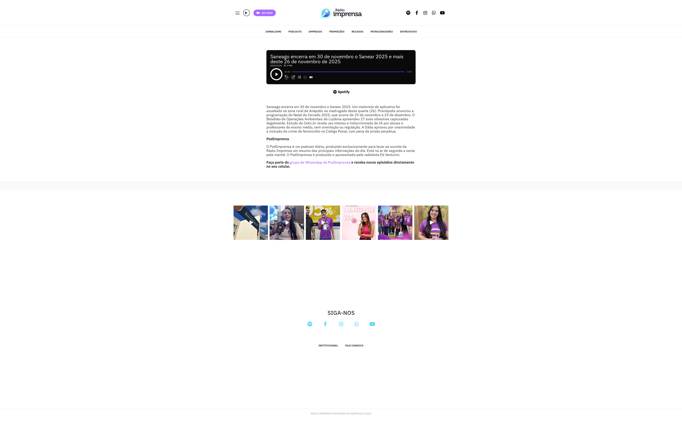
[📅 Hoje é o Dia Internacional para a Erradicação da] (431, 223)
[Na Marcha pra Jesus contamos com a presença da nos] (287, 223)
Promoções (337, 31)
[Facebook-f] (417, 13)
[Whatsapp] (434, 13)
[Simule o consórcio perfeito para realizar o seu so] (251, 223)
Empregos (315, 31)
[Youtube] (442, 13)
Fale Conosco (354, 345)
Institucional (328, 345)
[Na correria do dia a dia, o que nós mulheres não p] (359, 223)
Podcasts (295, 31)
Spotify (344, 91)
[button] (246, 12)
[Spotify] (408, 13)
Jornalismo (273, 31)
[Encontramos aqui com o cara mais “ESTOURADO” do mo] (323, 223)
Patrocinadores (381, 31)
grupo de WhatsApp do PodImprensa (320, 162)
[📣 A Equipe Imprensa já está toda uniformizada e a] (395, 223)
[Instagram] (425, 13)
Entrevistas (408, 31)
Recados (357, 31)
